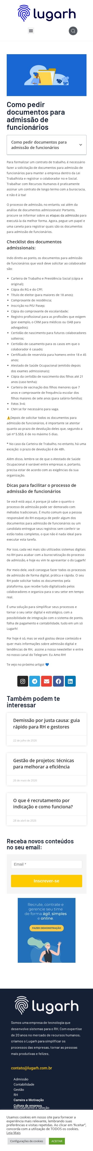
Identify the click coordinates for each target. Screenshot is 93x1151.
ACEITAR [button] (56, 1141)
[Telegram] (34, 681)
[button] (31, 30)
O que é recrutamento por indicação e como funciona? (43, 803)
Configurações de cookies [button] (26, 1141)
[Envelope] (46, 681)
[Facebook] (58, 681)
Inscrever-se (46, 881)
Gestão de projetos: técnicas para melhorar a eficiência (43, 763)
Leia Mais (13, 1133)
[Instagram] (22, 681)
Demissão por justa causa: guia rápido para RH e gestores (46, 723)
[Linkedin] (70, 681)
